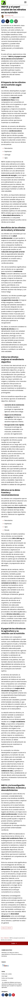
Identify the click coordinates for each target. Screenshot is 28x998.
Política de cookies (7, 974)
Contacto (4, 980)
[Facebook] (3, 21)
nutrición (9, 928)
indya (3, 928)
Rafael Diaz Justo (9, 15)
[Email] (16, 21)
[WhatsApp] (12, 21)
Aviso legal (4, 976)
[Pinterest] (13, 994)
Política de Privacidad (7, 978)
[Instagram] (9, 994)
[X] (7, 21)
